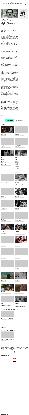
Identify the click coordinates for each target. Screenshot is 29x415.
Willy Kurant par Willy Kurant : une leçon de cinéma (7, 339)
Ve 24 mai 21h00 (4, 221)
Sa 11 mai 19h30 (17, 293)
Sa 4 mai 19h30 (4, 293)
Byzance (16, 157)
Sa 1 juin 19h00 (22, 197)
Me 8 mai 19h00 (4, 147)
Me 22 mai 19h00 (9, 147)
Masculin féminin (17, 304)
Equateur (2, 207)
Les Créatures (16, 181)
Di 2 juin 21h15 (3, 327)
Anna (15, 133)
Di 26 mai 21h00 (4, 233)
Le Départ (16, 195)
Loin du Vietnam (17, 231)
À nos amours (3, 133)
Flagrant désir (3, 219)
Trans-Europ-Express (17, 279)
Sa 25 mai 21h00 (17, 234)
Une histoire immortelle (18, 291)
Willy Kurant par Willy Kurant (22, 15)
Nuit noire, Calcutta (3, 163)
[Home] (14, 0)
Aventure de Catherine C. (18, 145)
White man (2, 303)
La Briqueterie (3, 159)
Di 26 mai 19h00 (4, 165)
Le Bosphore (16, 161)
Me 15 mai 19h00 (4, 305)
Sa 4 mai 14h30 (17, 135)
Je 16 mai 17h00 (22, 221)
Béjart (2, 157)
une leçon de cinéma (22, 16)
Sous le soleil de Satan (4, 279)
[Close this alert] (25, 4)
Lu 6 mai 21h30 (17, 221)
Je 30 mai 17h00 (9, 165)
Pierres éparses (17, 165)
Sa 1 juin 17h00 (22, 293)
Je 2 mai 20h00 (17, 197)
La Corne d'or (16, 159)
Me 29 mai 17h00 (9, 305)
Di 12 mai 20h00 (17, 209)
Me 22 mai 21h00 (17, 147)
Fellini (15, 207)
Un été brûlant (3, 291)
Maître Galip (16, 163)
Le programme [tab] (9, 120)
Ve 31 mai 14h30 (22, 234)
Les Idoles (2, 161)
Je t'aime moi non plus (4, 231)
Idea (15, 219)
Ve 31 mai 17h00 (22, 147)
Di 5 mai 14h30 (3, 135)
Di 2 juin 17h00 (22, 135)
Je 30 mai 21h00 (22, 306)
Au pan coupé (3, 145)
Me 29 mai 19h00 (9, 293)
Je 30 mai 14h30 (9, 221)
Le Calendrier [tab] (19, 120)
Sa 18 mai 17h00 (17, 306)
